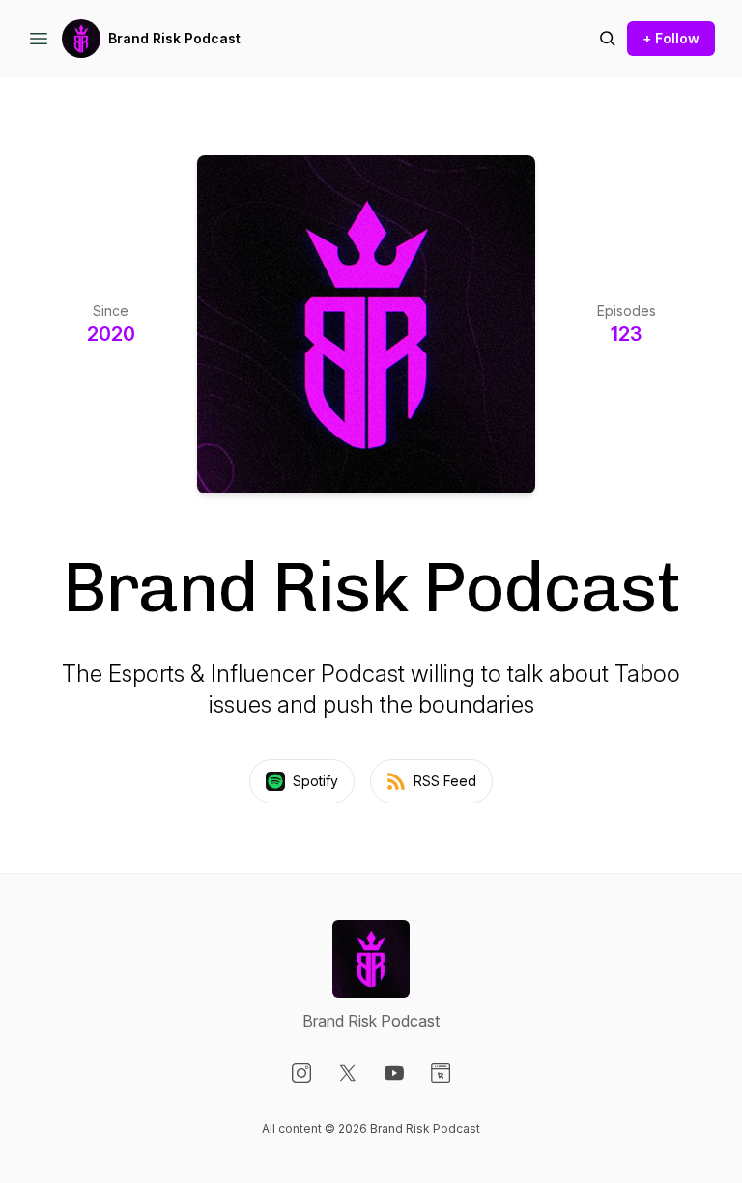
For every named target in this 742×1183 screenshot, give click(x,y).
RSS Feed (445, 781)
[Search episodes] (607, 38)
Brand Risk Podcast (174, 38)
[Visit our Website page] (440, 1073)
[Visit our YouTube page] (394, 1073)
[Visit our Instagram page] (301, 1073)
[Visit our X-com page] (347, 1073)
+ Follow (670, 38)
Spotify (315, 781)
